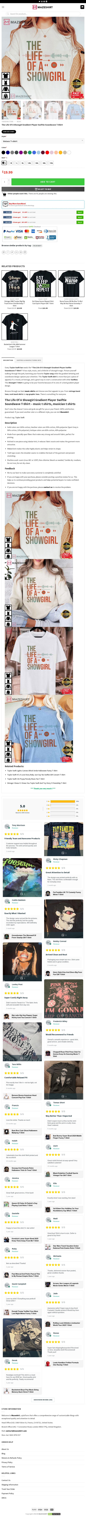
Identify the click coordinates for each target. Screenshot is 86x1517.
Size (3, 158)
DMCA (4, 1498)
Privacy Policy (7, 1462)
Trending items (7, 122)
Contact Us (6, 1480)
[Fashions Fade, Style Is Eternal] (43, 7)
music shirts (30, 391)
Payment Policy (8, 1493)
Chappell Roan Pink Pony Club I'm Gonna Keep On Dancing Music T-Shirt (66, 1054)
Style (4, 136)
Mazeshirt (64, 412)
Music (19, 122)
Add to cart (47, 181)
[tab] (8, 360)
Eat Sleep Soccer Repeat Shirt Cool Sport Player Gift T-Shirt (43, 302)
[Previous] (6, 58)
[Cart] (82, 7)
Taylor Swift (37, 245)
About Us (5, 1449)
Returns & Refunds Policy (12, 1458)
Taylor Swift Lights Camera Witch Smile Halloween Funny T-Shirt (32, 770)
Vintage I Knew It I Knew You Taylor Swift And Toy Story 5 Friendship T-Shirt (36, 783)
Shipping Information (10, 1484)
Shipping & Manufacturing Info (29, 360)
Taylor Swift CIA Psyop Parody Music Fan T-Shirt (26, 779)
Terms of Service (8, 1466)
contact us (48, 487)
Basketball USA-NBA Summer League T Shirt (14, 345)
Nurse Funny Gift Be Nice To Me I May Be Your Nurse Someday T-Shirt (71, 303)
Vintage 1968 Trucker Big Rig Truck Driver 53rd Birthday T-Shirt (14, 303)
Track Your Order (8, 1489)
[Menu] (3, 7)
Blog (3, 1453)
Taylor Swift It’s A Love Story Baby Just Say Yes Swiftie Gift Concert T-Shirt (36, 774)
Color (4, 147)
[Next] (80, 58)
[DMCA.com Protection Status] (54, 1514)
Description (8, 360)
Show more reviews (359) (43, 1400)
